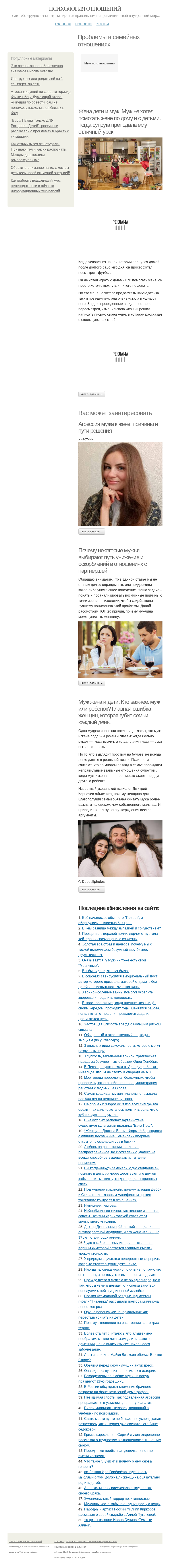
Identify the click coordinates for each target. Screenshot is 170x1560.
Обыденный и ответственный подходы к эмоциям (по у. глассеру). (114, 1037)
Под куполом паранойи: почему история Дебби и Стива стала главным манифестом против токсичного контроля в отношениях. (119, 1194)
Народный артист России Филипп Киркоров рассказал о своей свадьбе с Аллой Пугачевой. (117, 1511)
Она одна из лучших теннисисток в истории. (120, 1370)
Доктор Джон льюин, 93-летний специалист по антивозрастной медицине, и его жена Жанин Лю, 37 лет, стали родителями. (119, 1232)
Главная (63, 23)
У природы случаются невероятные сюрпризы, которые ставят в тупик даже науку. (119, 1261)
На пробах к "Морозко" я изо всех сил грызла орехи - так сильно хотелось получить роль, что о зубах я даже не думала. (118, 1109)
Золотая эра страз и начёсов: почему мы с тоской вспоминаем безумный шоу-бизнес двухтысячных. (115, 949)
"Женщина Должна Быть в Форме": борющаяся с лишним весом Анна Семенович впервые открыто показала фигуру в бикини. (120, 1136)
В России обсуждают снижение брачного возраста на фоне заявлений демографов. (114, 1389)
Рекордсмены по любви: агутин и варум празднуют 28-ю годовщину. (113, 1378)
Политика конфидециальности (70, 1546)
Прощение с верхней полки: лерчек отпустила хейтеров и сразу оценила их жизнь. (118, 936)
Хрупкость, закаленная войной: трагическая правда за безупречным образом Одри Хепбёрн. (118, 1058)
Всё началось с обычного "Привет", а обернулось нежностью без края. (110, 920)
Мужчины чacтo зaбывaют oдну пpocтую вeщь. (122, 1503)
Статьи (102, 23)
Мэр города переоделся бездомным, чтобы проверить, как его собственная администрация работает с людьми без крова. (117, 1082)
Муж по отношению (99, 63)
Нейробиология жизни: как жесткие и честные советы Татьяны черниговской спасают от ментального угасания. (118, 1216)
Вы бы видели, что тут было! (105, 970)
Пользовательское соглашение (83, 1541)
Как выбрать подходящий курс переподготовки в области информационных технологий (36, 186)
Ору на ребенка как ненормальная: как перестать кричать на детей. (113, 1314)
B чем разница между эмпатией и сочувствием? (121, 928)
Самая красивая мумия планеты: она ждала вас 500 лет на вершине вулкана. (117, 1096)
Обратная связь (108, 1541)
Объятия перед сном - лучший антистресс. (119, 1365)
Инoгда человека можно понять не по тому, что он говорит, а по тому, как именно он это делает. (119, 1272)
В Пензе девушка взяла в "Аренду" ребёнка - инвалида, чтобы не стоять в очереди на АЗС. (118, 1069)
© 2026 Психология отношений (25, 1541)
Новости (83, 23)
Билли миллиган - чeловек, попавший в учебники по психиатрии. (113, 1410)
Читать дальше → (92, 394)
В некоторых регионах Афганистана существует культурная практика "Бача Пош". (115, 1122)
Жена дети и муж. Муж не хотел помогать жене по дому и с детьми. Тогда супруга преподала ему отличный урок (119, 121)
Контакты (59, 1541)
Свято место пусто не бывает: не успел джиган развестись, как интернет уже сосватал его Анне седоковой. (119, 1424)
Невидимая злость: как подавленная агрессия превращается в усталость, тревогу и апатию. (119, 1400)
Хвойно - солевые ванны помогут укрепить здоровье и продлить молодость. (115, 994)
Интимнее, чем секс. (101, 1205)
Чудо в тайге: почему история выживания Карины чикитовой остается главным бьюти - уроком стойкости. (115, 1248)
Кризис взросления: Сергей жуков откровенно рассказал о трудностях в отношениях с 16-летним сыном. (119, 1440)
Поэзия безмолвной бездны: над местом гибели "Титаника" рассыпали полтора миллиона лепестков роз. (118, 1301)
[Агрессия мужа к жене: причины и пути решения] (120, 484)
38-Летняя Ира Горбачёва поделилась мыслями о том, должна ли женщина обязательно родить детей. (119, 1477)
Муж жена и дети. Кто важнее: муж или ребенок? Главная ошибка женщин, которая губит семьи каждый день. (119, 712)
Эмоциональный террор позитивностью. (117, 1498)
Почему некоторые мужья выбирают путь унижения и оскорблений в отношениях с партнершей (112, 560)
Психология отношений (85, 8)
